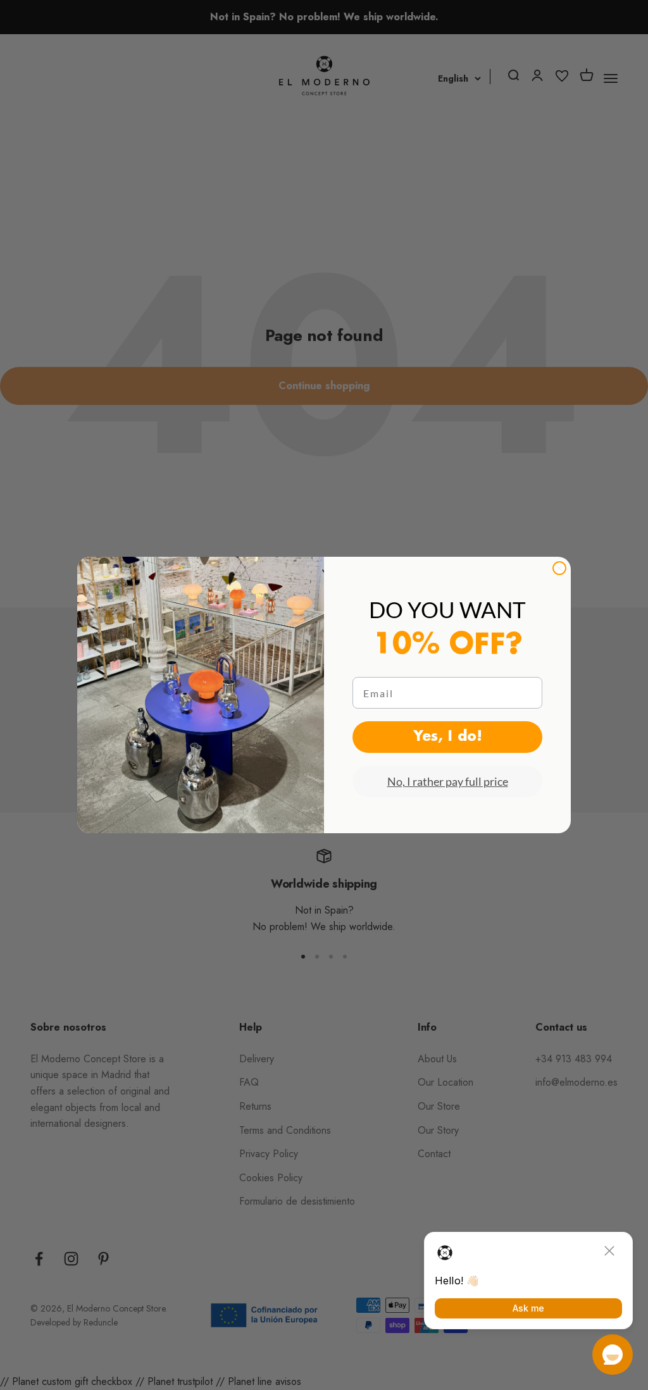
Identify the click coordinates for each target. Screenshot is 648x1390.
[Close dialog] (559, 568)
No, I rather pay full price (447, 781)
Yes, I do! (447, 737)
